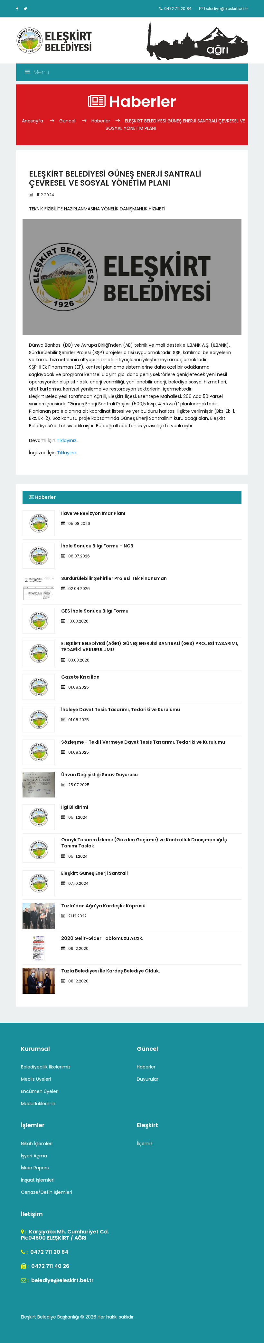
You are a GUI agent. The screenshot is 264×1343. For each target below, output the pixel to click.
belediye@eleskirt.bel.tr (62, 1280)
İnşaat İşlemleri (37, 1180)
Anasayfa (33, 121)
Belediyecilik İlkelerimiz (46, 1067)
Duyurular (147, 1079)
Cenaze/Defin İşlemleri (46, 1192)
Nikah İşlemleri (36, 1143)
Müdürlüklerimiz (38, 1103)
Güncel (67, 121)
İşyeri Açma (34, 1156)
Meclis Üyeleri (36, 1079)
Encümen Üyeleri (40, 1091)
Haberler (100, 121)
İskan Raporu (35, 1167)
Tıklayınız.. (67, 440)
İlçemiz (145, 1143)
